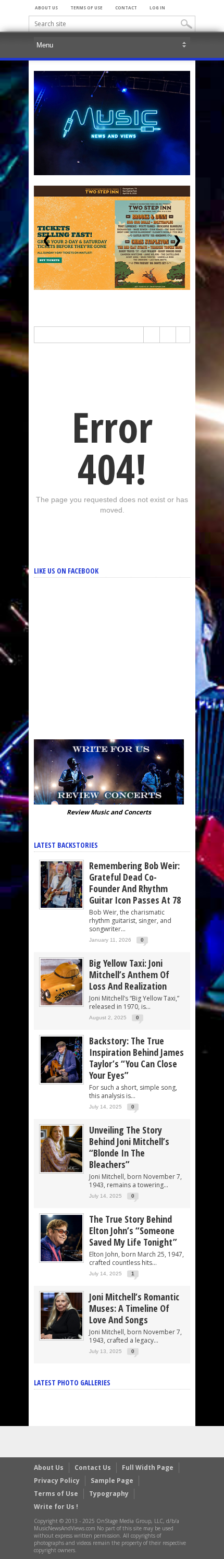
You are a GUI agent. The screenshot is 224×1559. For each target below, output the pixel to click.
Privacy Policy (57, 1480)
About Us (46, 7)
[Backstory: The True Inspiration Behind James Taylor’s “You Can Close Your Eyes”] (61, 1059)
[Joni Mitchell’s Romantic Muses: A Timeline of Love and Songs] (61, 1315)
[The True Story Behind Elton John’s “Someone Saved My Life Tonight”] (61, 1237)
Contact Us (92, 1467)
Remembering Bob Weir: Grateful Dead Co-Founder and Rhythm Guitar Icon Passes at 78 (135, 883)
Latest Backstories (66, 845)
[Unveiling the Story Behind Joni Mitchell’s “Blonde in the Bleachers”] (61, 1148)
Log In (157, 7)
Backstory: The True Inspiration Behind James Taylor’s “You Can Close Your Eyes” (136, 1058)
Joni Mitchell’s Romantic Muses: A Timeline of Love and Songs (134, 1308)
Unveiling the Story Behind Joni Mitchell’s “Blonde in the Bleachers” (129, 1147)
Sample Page (112, 1480)
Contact (126, 7)
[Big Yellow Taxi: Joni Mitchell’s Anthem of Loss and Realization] (61, 981)
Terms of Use (86, 7)
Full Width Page (147, 1467)
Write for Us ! (56, 1506)
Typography (109, 1493)
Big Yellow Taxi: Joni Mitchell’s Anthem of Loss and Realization (129, 974)
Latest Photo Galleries (72, 1382)
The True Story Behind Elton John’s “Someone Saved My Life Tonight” (133, 1230)
